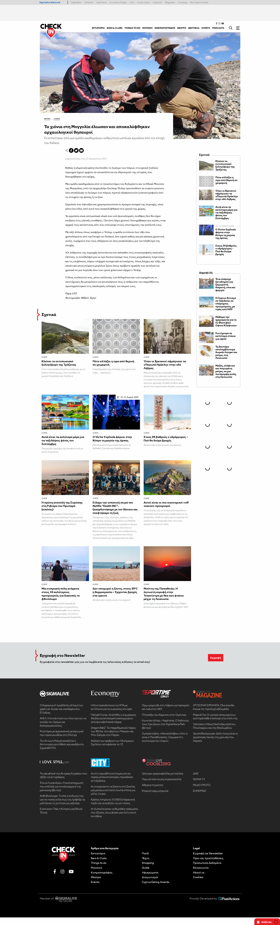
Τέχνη (145, 858)
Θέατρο (96, 877)
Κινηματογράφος (101, 872)
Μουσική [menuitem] (147, 28)
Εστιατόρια (98, 853)
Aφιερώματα (150, 872)
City (132, 2)
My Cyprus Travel (199, 2)
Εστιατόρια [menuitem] (98, 28)
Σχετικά (49, 314)
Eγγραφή (215, 657)
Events (95, 882)
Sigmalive (76, 2)
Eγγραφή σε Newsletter (208, 853)
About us (198, 872)
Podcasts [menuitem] (218, 28)
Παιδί (145, 853)
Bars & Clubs (99, 858)
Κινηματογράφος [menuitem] (165, 28)
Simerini (88, 2)
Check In (157, 2)
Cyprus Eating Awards (155, 882)
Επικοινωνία (201, 867)
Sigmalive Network (49, 2)
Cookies (198, 877)
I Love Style (143, 2)
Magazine (170, 2)
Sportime (101, 2)
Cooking (182, 2)
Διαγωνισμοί (150, 877)
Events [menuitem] (206, 28)
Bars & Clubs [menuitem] (114, 28)
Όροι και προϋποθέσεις (208, 858)
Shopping (148, 863)
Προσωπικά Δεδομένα (207, 863)
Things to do (98, 863)
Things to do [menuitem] (132, 28)
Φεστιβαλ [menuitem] (194, 28)
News (47, 118)
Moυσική (96, 867)
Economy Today (118, 2)
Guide (57, 118)
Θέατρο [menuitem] (181, 28)
